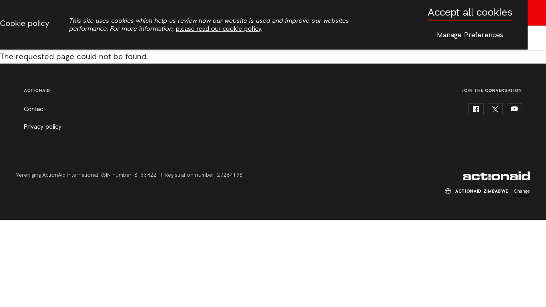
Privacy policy (43, 127)
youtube (514, 109)
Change (522, 191)
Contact (34, 110)
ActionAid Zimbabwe (496, 175)
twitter (495, 109)
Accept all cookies (470, 13)
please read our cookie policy (218, 29)
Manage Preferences (470, 35)
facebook (476, 109)
